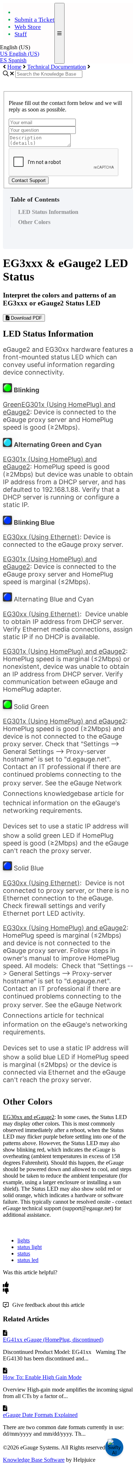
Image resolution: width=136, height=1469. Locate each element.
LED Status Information (48, 212)
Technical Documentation (56, 67)
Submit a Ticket (34, 19)
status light (29, 1247)
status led (27, 1260)
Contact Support (29, 180)
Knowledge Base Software (34, 1460)
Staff (21, 34)
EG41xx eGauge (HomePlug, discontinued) (53, 1340)
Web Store (28, 27)
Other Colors (34, 222)
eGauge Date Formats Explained (40, 1415)
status (23, 1253)
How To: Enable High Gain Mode (42, 1377)
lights (23, 1240)
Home (14, 67)
